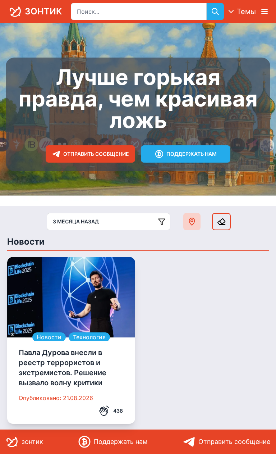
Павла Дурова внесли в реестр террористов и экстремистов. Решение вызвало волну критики (62, 367)
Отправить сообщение (96, 154)
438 (118, 411)
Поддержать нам (191, 154)
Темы (246, 11)
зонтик (43, 11)
